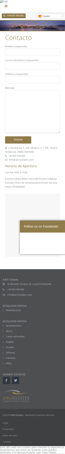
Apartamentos (14, 325)
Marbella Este (13, 310)
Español (46, 16)
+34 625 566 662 (15, 15)
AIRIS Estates (17, 415)
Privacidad (8, 429)
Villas (9, 363)
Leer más (41, 452)
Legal (5, 422)
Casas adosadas (15, 336)
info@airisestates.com (19, 294)
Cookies (7, 441)
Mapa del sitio (10, 435)
